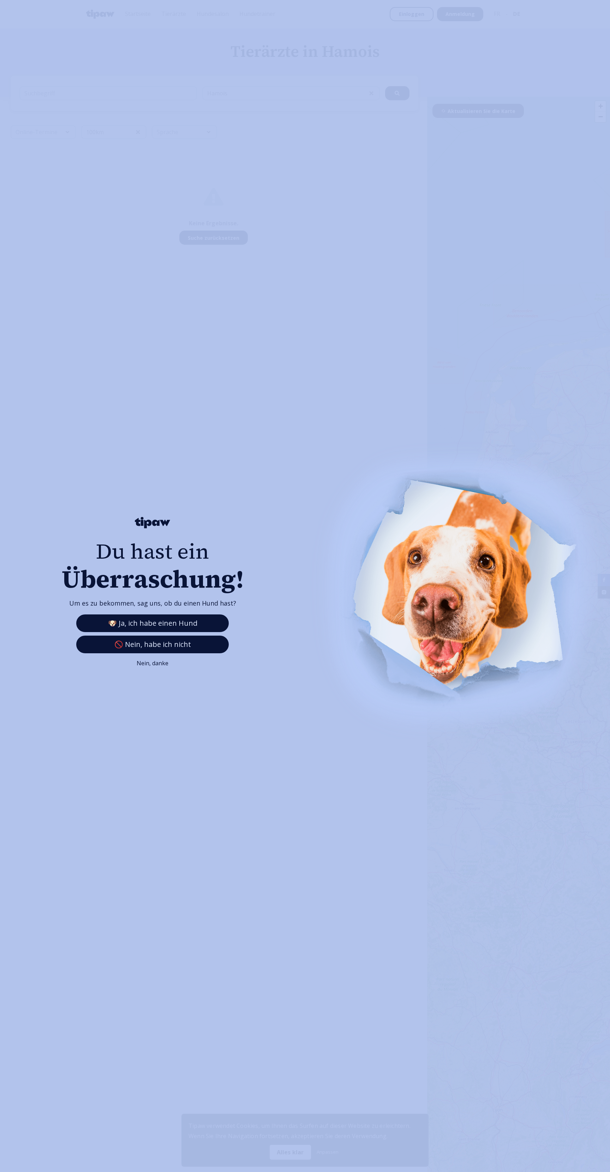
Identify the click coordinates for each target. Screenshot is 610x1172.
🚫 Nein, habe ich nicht (152, 644)
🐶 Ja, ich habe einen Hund (152, 623)
